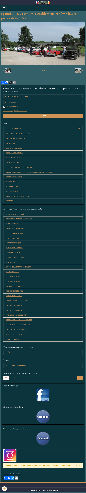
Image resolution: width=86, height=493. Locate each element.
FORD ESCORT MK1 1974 (14, 305)
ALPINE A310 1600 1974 (14, 310)
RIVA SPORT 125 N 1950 (14, 286)
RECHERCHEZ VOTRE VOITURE (17, 196)
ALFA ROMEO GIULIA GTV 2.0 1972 (18, 325)
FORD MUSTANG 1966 (14, 296)
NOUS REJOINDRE (12, 186)
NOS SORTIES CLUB (13, 158)
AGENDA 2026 (11, 143)
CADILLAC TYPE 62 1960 (14, 277)
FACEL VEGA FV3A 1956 (14, 233)
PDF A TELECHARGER (14, 177)
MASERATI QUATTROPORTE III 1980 (19, 219)
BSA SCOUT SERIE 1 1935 (14, 334)
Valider (43, 116)
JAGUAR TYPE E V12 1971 (14, 248)
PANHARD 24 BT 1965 (13, 281)
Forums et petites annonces (16, 365)
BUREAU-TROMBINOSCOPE (16, 138)
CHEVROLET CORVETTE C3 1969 (17, 301)
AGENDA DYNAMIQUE (14, 148)
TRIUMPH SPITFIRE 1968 (15, 257)
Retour (43, 70)
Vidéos (8, 352)
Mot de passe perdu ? (20, 111)
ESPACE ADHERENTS (13, 129)
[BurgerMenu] (4, 8)
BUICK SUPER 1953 (12, 339)
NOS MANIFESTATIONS (14, 153)
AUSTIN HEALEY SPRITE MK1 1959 (18, 267)
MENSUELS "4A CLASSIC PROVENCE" (19, 167)
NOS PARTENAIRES (13, 182)
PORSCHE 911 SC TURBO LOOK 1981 (19, 320)
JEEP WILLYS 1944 (12, 272)
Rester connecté (12, 107)
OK (80, 378)
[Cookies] (4, 488)
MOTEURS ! (10, 201)
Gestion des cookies (50, 490)
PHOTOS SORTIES (12, 162)
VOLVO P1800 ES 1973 (13, 238)
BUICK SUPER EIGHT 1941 (15, 228)
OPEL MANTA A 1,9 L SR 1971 (16, 214)
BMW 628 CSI (10, 262)
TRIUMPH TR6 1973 (13, 253)
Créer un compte (8, 111)
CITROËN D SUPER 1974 (14, 291)
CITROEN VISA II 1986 (13, 224)
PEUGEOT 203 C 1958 (13, 243)
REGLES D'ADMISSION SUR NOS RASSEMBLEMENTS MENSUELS (29, 172)
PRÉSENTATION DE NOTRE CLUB (18, 134)
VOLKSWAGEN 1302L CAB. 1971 (17, 329)
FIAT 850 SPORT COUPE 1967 (16, 315)
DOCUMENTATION (13, 191)
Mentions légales (34, 490)
